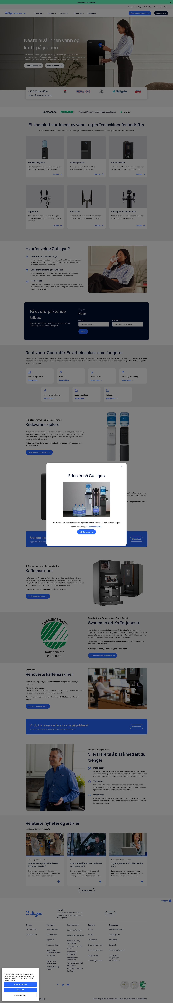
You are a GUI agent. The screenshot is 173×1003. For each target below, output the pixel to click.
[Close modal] (122, 466)
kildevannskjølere (94, 527)
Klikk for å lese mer (86, 532)
